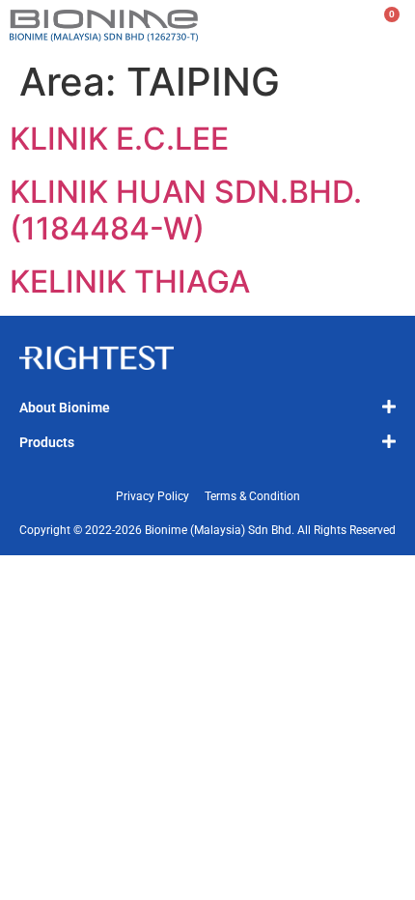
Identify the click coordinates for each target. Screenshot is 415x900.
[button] (207, 406)
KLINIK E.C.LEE (119, 138)
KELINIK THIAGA (130, 281)
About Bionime (64, 407)
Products (46, 442)
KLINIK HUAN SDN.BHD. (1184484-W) (186, 210)
